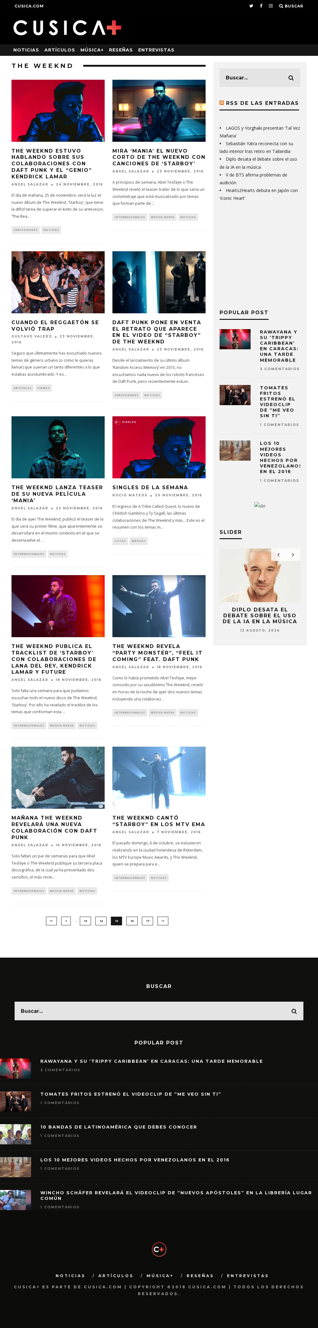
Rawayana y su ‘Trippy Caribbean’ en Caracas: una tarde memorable (279, 346)
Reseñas (121, 50)
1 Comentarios (279, 425)
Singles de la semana (150, 487)
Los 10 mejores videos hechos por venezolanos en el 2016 (281, 457)
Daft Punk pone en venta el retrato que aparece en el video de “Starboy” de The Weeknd (156, 332)
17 (147, 921)
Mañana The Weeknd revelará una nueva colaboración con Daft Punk (54, 827)
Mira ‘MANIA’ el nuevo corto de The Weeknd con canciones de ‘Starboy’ (159, 157)
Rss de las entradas (262, 103)
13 (85, 921)
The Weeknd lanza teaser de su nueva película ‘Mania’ (57, 494)
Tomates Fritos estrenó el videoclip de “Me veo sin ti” (278, 402)
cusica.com (29, 6)
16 (132, 921)
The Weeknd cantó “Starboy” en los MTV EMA (158, 821)
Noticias (26, 50)
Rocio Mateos (130, 496)
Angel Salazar (29, 184)
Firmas (44, 388)
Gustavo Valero (31, 337)
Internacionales (130, 217)
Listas (120, 541)
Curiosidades (26, 229)
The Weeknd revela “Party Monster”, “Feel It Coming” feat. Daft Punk (157, 652)
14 (100, 921)
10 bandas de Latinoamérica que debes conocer (118, 1127)
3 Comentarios (280, 369)
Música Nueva (163, 217)
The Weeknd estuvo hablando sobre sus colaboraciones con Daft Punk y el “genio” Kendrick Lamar (51, 164)
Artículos (59, 50)
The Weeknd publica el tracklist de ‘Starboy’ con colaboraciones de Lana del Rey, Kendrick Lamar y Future (54, 659)
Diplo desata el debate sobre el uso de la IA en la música (260, 615)
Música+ (92, 50)
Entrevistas (156, 50)
